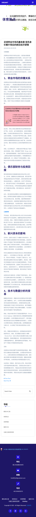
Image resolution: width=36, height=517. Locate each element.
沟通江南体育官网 (9, 432)
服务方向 (6, 427)
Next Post (7, 381)
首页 (4, 23)
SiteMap (24, 501)
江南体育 (28, 505)
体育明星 (6, 422)
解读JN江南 (7, 411)
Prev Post (8, 378)
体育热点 (6, 416)
